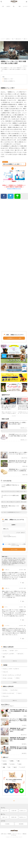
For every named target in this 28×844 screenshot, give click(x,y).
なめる (20, 764)
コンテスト (25, 6)
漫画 (20, 6)
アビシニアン (6, 696)
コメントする (14, 549)
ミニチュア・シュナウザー (8, 653)
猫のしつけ (5, 817)
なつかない (12, 764)
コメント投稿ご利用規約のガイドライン (13, 544)
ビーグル (5, 650)
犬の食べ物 (14, 810)
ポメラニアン (20, 653)
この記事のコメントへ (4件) (14, 338)
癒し (14, 6)
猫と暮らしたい (23, 817)
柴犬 (4, 656)
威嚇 (4, 767)
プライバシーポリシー (17, 833)
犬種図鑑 (14, 682)
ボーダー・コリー (14, 650)
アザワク (18, 678)
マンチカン (5, 690)
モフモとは (13, 835)
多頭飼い (12, 761)
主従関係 (5, 764)
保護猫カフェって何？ (8, 78)
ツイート (10, 197)
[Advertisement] (14, 22)
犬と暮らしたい (23, 810)
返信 (23, 582)
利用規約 (9, 833)
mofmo (14, 1)
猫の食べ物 (14, 817)
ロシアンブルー (14, 690)
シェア (3, 197)
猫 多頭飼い (21, 823)
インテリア (22, 767)
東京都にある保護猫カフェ (9, 81)
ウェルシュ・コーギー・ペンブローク (11, 668)
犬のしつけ (5, 810)
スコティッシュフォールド (8, 693)
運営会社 (24, 833)
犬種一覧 (14, 661)
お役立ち (8, 6)
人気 (3, 6)
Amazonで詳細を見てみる (14, 188)
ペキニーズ (5, 672)
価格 (18, 761)
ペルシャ (19, 693)
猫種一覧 (14, 700)
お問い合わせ (4, 833)
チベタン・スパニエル (7, 678)
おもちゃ (5, 761)
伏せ (9, 767)
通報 (25, 569)
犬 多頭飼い (7, 823)
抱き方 (15, 767)
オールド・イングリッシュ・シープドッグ (12, 675)
